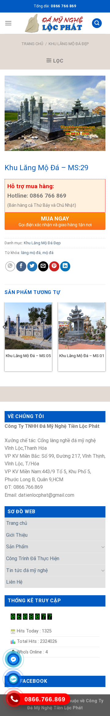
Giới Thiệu (17, 535)
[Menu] (8, 23)
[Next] (106, 339)
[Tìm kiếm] (97, 23)
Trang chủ (32, 43)
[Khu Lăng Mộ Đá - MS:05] (28, 326)
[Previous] (4, 339)
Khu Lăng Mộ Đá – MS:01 (82, 355)
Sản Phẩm (17, 547)
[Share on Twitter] (32, 266)
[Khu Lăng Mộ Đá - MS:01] (81, 326)
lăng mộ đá (31, 252)
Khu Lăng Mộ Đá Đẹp (69, 43)
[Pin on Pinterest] (54, 266)
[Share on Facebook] (21, 266)
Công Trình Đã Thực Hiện (32, 558)
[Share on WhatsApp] (10, 266)
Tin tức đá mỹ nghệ (27, 570)
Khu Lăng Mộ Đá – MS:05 (28, 355)
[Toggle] (103, 546)
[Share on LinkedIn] (65, 266)
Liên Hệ (14, 582)
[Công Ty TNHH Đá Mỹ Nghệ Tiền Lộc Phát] (54, 23)
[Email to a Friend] (43, 266)
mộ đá (47, 252)
